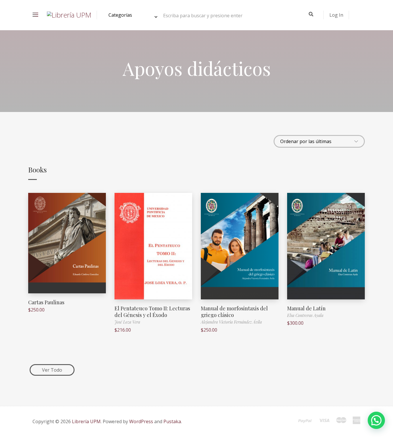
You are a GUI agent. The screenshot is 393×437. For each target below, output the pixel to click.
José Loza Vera (127, 322)
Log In (336, 15)
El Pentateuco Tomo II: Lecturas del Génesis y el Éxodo (152, 311)
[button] (376, 420)
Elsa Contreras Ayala (305, 315)
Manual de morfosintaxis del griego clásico (234, 311)
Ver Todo (52, 370)
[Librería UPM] (69, 15)
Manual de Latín (306, 308)
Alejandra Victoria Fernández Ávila (231, 322)
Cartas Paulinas (46, 302)
